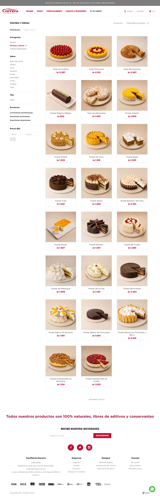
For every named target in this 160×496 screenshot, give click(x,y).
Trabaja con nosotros (76, 472)
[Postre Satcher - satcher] (96, 227)
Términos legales (106, 462)
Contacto (76, 468)
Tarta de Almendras (96, 113)
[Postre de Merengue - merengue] (61, 270)
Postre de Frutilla (132, 245)
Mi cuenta (135, 462)
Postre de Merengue (60, 289)
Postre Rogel (132, 157)
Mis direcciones (135, 468)
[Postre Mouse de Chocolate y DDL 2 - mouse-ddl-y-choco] (132, 314)
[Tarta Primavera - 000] (96, 51)
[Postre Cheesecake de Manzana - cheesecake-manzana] (61, 361)
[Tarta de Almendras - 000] (96, 95)
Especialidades (54, 11)
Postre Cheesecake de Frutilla (96, 380)
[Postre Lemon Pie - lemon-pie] (96, 270)
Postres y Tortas (29, 30)
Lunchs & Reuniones (76, 11)
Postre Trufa (60, 201)
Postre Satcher (96, 245)
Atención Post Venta (106, 468)
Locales (76, 465)
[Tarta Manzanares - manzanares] (132, 51)
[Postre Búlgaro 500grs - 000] (61, 95)
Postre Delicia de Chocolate (96, 332)
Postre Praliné (60, 157)
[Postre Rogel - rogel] (132, 139)
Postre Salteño (132, 113)
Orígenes (76, 462)
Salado (29, 11)
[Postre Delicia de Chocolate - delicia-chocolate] (96, 314)
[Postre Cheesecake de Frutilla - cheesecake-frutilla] (96, 361)
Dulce (40, 11)
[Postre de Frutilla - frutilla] (132, 227)
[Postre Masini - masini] (61, 227)
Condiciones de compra (106, 465)
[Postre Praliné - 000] (61, 139)
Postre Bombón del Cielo (132, 201)
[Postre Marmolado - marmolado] (132, 270)
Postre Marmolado (132, 289)
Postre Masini (60, 245)
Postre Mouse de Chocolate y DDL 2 (132, 333)
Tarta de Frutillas (61, 69)
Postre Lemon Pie (96, 289)
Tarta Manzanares (132, 69)
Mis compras (135, 465)
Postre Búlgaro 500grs (60, 113)
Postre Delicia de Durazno (61, 332)
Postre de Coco (96, 157)
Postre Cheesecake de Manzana (61, 380)
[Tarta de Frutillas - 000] (61, 51)
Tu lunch (97, 11)
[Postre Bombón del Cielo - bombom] (132, 183)
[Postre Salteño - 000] (132, 95)
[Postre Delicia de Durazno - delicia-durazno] (61, 314)
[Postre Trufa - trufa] (61, 183)
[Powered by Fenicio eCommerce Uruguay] (146, 493)
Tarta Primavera (96, 69)
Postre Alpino (96, 201)
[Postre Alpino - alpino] (96, 183)
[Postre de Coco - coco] (96, 139)
